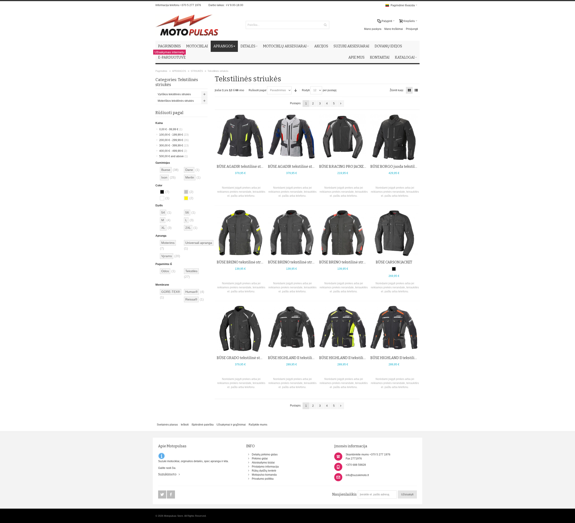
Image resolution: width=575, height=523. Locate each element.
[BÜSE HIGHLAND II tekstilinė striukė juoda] (291, 328)
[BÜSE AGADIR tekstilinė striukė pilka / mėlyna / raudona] (291, 137)
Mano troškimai (393, 29)
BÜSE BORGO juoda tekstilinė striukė (401, 166)
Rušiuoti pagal (257, 90)
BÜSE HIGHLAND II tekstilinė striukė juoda (303, 358)
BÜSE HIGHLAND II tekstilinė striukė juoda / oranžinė (414, 358)
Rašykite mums (258, 424)
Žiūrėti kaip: (397, 90)
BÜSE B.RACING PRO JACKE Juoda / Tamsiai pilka (359, 166)
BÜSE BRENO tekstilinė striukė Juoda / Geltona (255, 262)
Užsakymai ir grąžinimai (231, 424)
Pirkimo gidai (260, 458)
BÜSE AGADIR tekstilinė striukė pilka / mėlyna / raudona (315, 166)
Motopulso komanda (264, 474)
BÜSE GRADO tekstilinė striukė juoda (248, 358)
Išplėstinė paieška (203, 424)
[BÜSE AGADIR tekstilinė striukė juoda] (240, 137)
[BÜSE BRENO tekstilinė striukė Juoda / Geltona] (240, 233)
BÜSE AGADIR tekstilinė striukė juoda (248, 166)
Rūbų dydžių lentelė (264, 470)
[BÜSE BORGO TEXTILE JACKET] (394, 137)
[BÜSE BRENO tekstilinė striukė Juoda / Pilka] (291, 233)
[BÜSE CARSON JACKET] (394, 233)
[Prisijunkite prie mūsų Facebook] (171, 494)
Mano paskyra (372, 29)
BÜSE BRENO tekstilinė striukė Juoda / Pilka (304, 262)
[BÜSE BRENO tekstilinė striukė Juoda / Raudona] (342, 233)
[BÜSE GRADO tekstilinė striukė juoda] (240, 328)
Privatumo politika (263, 478)
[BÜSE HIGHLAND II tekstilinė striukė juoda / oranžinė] (394, 328)
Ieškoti (185, 424)
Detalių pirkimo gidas (265, 454)
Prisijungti (412, 29)
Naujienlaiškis (344, 494)
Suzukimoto (167, 474)
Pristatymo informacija (265, 466)
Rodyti (306, 90)
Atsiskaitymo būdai (263, 462)
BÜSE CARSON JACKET (394, 262)
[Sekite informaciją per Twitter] (162, 494)
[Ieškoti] (325, 25)
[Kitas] (340, 103)
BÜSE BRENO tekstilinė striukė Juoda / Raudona (359, 262)
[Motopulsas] (187, 25)
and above (173, 156)
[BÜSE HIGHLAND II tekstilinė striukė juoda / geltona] (342, 328)
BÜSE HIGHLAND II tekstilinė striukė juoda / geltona (362, 358)
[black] (394, 269)
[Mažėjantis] (295, 90)
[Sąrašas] (416, 90)
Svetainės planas (167, 424)
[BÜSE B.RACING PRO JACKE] (342, 137)
